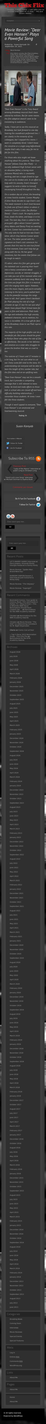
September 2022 (17, 855)
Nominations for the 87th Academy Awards (20, 639)
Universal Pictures (16, 62)
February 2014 (16, 1273)
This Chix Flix (24, 6)
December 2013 (16, 1281)
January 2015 (15, 1225)
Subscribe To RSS (21, 458)
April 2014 (14, 1264)
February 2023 (16, 833)
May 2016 (14, 1156)
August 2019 (15, 1014)
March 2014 (15, 1268)
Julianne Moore (29, 56)
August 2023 (15, 807)
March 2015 (15, 1217)
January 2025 (15, 734)
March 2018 (15, 1087)
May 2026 (14, 665)
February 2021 (16, 936)
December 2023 (16, 790)
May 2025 (14, 717)
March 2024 (15, 777)
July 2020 (13, 967)
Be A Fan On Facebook (25, 499)
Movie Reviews (15, 50)
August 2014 (15, 1247)
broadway (34, 53)
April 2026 (14, 669)
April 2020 (14, 980)
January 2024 (15, 786)
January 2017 (15, 1135)
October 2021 (15, 902)
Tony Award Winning (30, 61)
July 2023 (13, 812)
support (28, 59)
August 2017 (15, 1109)
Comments (16, 1361)
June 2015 (14, 1204)
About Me (14, 1377)
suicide (23, 59)
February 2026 (16, 678)
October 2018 (15, 1057)
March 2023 (15, 829)
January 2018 (15, 1096)
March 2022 (15, 880)
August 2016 (15, 1148)
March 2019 (15, 1036)
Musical (32, 58)
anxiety (21, 53)
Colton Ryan (14, 55)
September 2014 (17, 1242)
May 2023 (14, 820)
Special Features (17, 1341)
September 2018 (17, 1061)
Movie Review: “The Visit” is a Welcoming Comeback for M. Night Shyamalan (23, 624)
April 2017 (14, 1122)
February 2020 (16, 988)
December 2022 (16, 842)
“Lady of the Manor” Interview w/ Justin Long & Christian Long (27, 470)
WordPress (18, 1416)
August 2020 (15, 962)
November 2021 (16, 898)
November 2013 (16, 1286)
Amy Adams (14, 53)
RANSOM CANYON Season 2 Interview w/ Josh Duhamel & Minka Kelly (22, 577)
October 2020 (15, 954)
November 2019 (16, 1001)
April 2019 (14, 1031)
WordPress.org (16, 1365)
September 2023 (17, 803)
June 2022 (14, 868)
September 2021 (17, 906)
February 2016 (16, 1169)
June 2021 (14, 919)
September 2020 (17, 958)
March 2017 (15, 1126)
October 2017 (15, 1105)
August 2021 (15, 911)
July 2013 (13, 1303)
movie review (24, 58)
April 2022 (14, 876)
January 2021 (15, 941)
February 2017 (16, 1130)
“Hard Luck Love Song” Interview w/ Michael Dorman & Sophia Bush (18, 478)
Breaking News (16, 1319)
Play (36, 58)
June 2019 (14, 1023)
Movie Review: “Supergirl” (21, 588)
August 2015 (15, 1195)
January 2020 (15, 993)
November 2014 (16, 1234)
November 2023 (16, 794)
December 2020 (16, 945)
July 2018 (13, 1070)
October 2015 (15, 1186)
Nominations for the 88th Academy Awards (23, 617)
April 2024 (14, 773)
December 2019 (16, 997)
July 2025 (13, 708)
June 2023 (14, 816)
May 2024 (14, 768)
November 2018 (16, 1053)
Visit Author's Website (14, 439)
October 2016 (15, 1143)
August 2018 (15, 1066)
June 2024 (14, 764)
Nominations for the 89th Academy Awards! (23, 610)
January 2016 (15, 1174)
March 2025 (15, 725)
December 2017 (16, 1100)
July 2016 (13, 1152)
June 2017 (14, 1117)
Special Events (16, 1336)
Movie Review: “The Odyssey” (22, 584)
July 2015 (13, 1199)
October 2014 (15, 1238)
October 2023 (15, 798)
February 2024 (16, 781)
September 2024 (17, 751)
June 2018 (14, 1074)
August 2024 (15, 755)
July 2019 (13, 1018)
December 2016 (16, 1139)
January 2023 (15, 837)
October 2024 (15, 747)
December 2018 (16, 1049)
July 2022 (13, 863)
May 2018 (14, 1079)
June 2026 (14, 661)
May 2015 (14, 1208)
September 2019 (17, 1010)
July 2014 (13, 1251)
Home (12, 1397)
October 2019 (15, 1005)
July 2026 (13, 656)
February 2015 (16, 1221)
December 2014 (16, 1230)
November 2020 (16, 949)
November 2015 (16, 1182)
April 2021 (14, 928)
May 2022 (14, 872)
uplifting (25, 62)
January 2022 (15, 889)
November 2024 (16, 742)
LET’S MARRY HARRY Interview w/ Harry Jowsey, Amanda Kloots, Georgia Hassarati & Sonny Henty (24, 563)
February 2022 (16, 885)
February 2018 (16, 1092)
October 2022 (15, 850)
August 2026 (15, 652)
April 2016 (14, 1161)
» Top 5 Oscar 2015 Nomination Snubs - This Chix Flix (23, 635)
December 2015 (16, 1178)
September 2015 (17, 1191)
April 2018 (14, 1083)
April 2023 (14, 824)
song (18, 59)
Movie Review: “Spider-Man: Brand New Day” (21, 570)
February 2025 (16, 730)
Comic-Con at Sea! (26, 630)
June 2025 (14, 712)
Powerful (13, 59)
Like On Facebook (16, 448)
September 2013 (17, 1294)
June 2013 (14, 1307)
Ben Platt (28, 53)
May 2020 (14, 975)
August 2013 (15, 1298)
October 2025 (15, 695)
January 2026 (15, 682)
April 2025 (14, 721)
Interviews (14, 1328)
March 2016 (15, 1165)
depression (19, 56)
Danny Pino (23, 55)
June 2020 (14, 971)
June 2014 (14, 1255)
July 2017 (13, 1113)
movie (17, 58)
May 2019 (14, 1027)
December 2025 (16, 686)
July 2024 (13, 760)
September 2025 (17, 699)
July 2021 (13, 915)
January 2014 (15, 1277)
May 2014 (14, 1260)
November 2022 (16, 846)
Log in (12, 1353)
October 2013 (15, 1290)
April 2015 (14, 1212)
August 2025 (15, 704)
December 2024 (16, 738)
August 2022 (15, 859)
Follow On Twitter (16, 443)
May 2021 (14, 924)
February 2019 (16, 1040)
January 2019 (15, 1044)
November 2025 (16, 691)
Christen (13, 616)
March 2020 (15, 984)
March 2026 (15, 674)
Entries (14, 1357)
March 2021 (15, 932)
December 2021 (16, 893)
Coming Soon (15, 1323)
